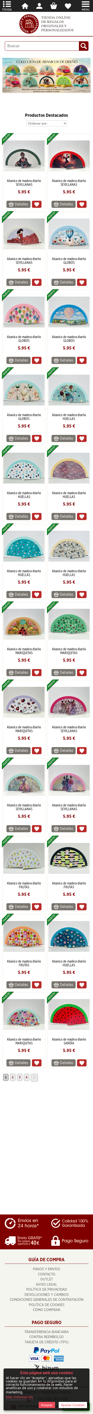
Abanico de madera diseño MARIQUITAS (24, 651)
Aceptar (47, 1405)
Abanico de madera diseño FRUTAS (24, 885)
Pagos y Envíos (46, 1269)
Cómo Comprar (46, 1310)
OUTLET (46, 1279)
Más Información (19, 1397)
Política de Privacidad (46, 1289)
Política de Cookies (46, 1305)
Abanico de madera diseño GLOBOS (69, 260)
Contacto (46, 1274)
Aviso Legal (46, 1284)
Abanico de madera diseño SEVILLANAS (24, 182)
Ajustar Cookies (73, 1405)
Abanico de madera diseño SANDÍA (69, 1041)
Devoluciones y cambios (47, 1295)
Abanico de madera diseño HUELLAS (69, 416)
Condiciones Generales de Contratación (46, 1300)
